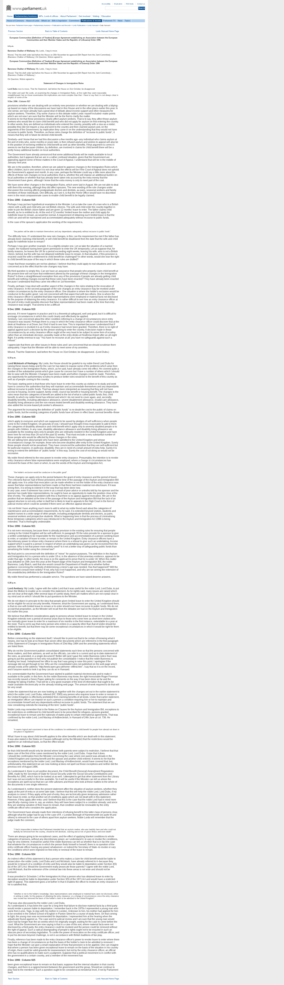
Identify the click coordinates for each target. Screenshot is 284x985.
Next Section (13, 979)
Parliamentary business (26, 16)
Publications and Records (61, 25)
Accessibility (106, 4)
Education (106, 16)
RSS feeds (130, 4)
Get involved (84, 16)
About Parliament (68, 16)
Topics (127, 21)
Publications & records (91, 21)
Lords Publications (79, 25)
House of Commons (15, 21)
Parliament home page (24, 25)
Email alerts (118, 4)
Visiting (96, 16)
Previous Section (15, 31)
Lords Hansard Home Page (107, 31)
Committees (74, 21)
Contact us (141, 4)
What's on (45, 21)
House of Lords (32, 21)
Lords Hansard (92, 25)
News (120, 21)
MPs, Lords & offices (48, 16)
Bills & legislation (59, 21)
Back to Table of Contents (56, 31)
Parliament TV (109, 21)
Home (10, 16)
